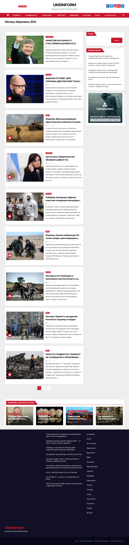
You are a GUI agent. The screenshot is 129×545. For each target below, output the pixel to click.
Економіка (47, 15)
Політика (87, 15)
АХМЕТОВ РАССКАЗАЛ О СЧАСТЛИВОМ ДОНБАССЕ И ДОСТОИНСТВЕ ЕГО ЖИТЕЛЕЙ (62, 43)
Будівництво (31, 15)
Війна (47, 115)
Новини (16, 15)
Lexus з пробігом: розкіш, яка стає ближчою (61, 472)
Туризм (70, 413)
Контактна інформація (86, 541)
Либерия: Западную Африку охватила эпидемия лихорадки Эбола (62, 200)
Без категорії (91, 443)
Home (76, 541)
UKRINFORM (64, 4)
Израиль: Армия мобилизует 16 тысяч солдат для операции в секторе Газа (62, 238)
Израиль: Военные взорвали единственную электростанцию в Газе (64, 122)
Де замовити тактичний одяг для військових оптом (64, 454)
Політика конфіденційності (101, 541)
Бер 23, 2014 (51, 47)
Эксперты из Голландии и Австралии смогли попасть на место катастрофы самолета (62, 279)
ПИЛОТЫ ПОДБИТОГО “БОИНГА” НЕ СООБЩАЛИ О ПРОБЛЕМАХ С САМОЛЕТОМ (63, 357)
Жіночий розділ (92, 466)
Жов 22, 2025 (104, 422)
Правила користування (117, 541)
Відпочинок (91, 453)
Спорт (97, 15)
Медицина (74, 15)
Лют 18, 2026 (74, 422)
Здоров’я (61, 15)
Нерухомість (91, 480)
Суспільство (110, 15)
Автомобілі (91, 434)
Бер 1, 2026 (43, 422)
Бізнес (89, 439)
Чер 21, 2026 (14, 422)
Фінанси (90, 513)
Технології (90, 503)
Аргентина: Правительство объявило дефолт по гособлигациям (60, 159)
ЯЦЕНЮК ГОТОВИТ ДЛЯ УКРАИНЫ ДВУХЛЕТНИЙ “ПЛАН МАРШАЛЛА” (63, 81)
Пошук (90, 34)
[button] (123, 15)
